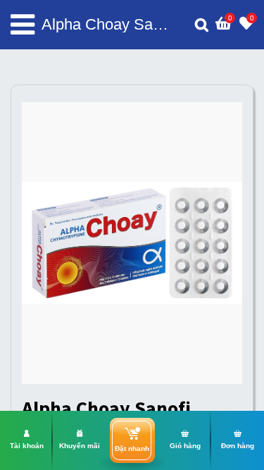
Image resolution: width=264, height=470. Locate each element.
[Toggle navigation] (22, 25)
